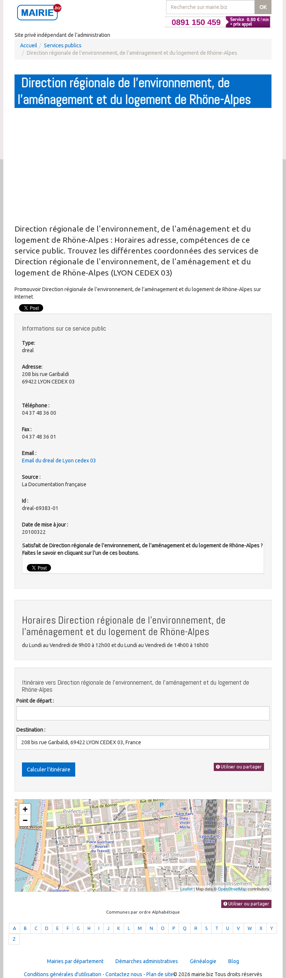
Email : (29, 453)
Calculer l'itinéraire (48, 769)
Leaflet (186, 889)
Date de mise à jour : (45, 525)
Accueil (28, 45)
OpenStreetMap (232, 889)
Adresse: (32, 367)
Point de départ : (35, 701)
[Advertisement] (143, 166)
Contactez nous (123, 974)
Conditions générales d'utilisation (62, 974)
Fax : (27, 429)
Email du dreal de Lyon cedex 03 (59, 460)
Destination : (30, 730)
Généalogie (203, 961)
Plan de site (159, 974)
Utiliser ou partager (241, 766)
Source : (31, 477)
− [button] (25, 820)
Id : (25, 501)
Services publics (63, 45)
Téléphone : (36, 405)
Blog (233, 961)
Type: (28, 343)
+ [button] (25, 809)
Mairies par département (75, 961)
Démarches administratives (146, 961)
